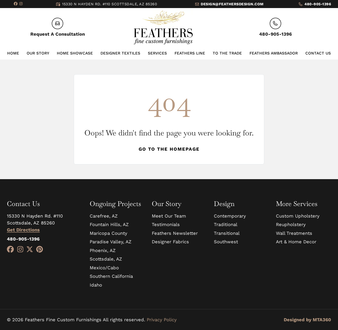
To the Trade (227, 53)
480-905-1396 (317, 4)
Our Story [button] (38, 53)
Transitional (227, 233)
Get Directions (23, 229)
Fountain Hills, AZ (109, 224)
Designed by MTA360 (307, 319)
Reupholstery (291, 224)
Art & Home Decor (296, 241)
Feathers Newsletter (175, 233)
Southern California (111, 276)
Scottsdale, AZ (106, 259)
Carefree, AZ (104, 216)
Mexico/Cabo (104, 267)
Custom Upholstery (297, 216)
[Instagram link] (21, 4)
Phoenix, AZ (103, 250)
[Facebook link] (16, 4)
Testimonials (166, 224)
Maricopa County (108, 233)
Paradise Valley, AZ (111, 241)
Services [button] (157, 53)
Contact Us (318, 53)
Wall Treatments (294, 233)
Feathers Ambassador (273, 53)
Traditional (225, 224)
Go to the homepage (169, 149)
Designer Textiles (120, 53)
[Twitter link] (30, 249)
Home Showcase (75, 53)
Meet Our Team (169, 216)
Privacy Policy (162, 319)
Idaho (96, 285)
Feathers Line (190, 53)
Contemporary (230, 216)
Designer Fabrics (170, 241)
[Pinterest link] (39, 249)
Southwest (226, 241)
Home (13, 53)
